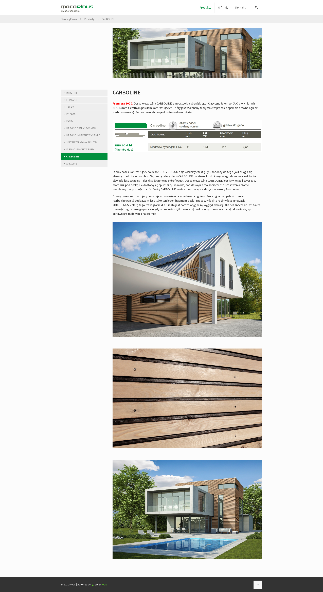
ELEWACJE (72, 100)
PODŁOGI (71, 114)
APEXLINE (71, 163)
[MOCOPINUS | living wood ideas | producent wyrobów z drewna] (77, 7)
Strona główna (69, 19)
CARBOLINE (72, 156)
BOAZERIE (71, 93)
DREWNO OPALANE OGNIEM (81, 128)
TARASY (70, 107)
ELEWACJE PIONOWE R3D (80, 149)
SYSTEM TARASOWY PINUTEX (81, 142)
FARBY (69, 121)
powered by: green (92, 584)
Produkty (89, 19)
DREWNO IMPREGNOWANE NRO (83, 135)
